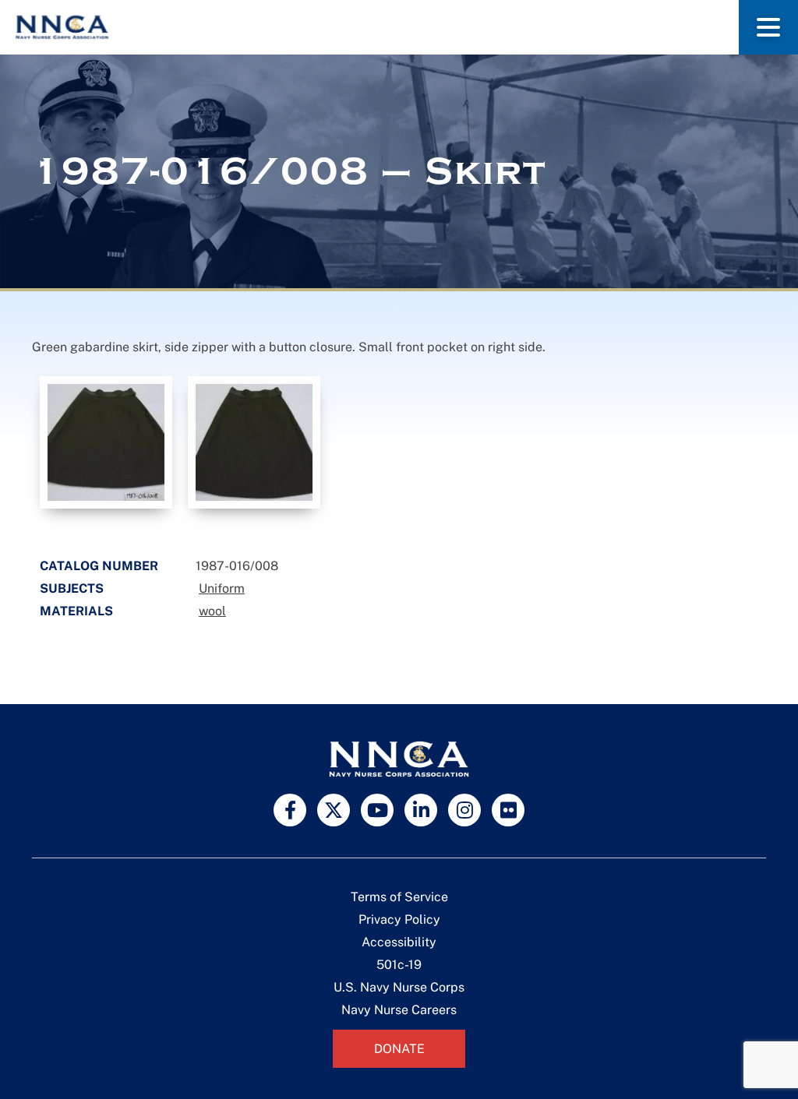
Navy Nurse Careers (399, 1009)
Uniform (222, 588)
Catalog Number (99, 565)
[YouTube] (377, 810)
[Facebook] (290, 810)
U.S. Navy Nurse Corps (399, 987)
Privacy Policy (399, 919)
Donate (399, 1048)
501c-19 (399, 964)
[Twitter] (333, 810)
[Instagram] (464, 810)
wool (212, 611)
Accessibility (399, 942)
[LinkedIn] (420, 810)
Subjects (72, 588)
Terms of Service (399, 896)
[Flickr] (508, 810)
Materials (76, 611)
